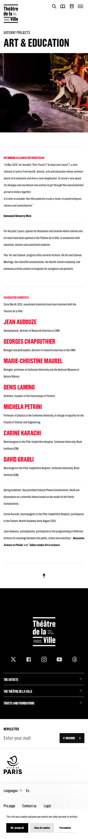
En (27, 790)
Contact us (29, 805)
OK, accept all (17, 827)
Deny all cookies (42, 827)
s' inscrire (69, 738)
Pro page (9, 805)
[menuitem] (44, 678)
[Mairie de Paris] (13, 773)
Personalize (65, 827)
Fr (21, 790)
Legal (47, 805)
